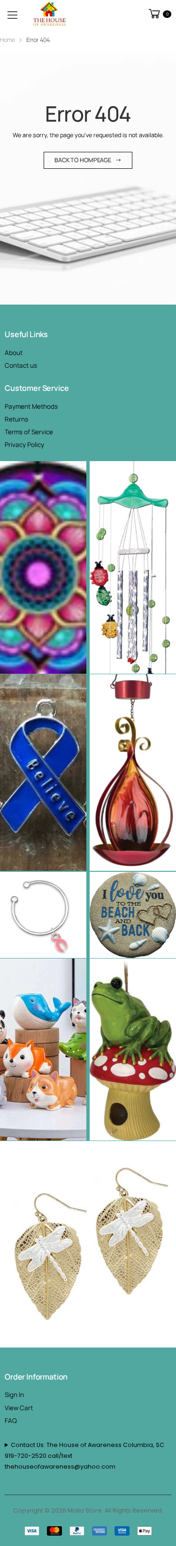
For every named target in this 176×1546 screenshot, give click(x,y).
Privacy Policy (24, 444)
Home (7, 40)
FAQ (11, 1420)
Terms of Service (29, 432)
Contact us (21, 365)
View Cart (19, 1408)
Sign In (14, 1394)
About (14, 352)
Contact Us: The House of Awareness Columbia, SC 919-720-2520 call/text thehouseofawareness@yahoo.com (84, 1456)
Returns (16, 419)
